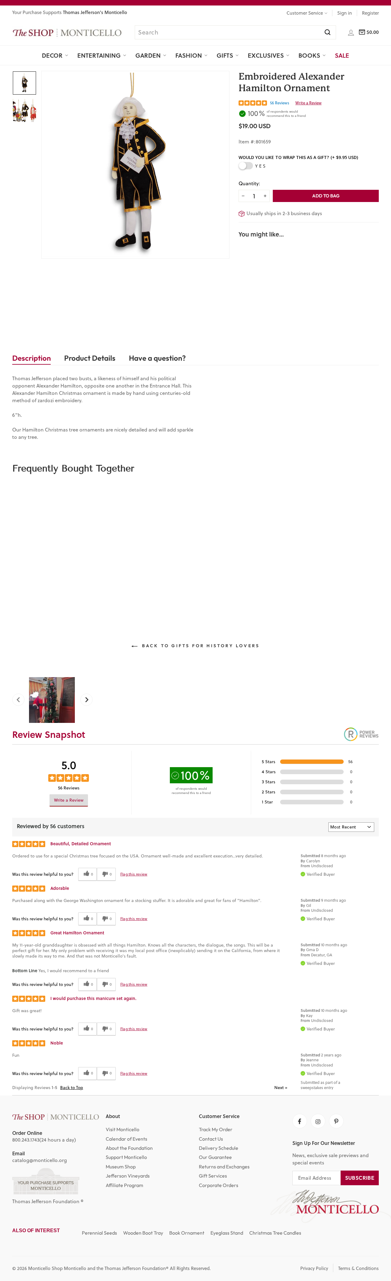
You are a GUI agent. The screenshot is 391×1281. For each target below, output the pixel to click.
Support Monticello (126, 1157)
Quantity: (249, 183)
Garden (148, 55)
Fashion (188, 55)
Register (370, 13)
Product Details (89, 358)
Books (309, 55)
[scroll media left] (20, 700)
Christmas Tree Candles (275, 1233)
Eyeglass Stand (226, 1233)
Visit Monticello (122, 1129)
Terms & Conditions (358, 1268)
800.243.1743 (25, 1139)
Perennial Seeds (99, 1233)
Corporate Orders (218, 1185)
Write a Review (308, 103)
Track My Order (215, 1129)
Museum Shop (121, 1167)
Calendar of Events (126, 1139)
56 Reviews (279, 103)
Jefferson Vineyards (128, 1176)
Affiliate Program (124, 1185)
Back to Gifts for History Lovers (200, 645)
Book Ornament (186, 1233)
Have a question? (157, 358)
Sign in (344, 13)
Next (280, 1087)
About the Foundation (129, 1148)
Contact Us (211, 1139)
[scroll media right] (84, 700)
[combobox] (235, 32)
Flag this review (134, 874)
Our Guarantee (215, 1157)
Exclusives (266, 55)
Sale (342, 55)
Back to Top (71, 1087)
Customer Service (305, 13)
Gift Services (213, 1176)
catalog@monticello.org (39, 1160)
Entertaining (99, 55)
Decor (52, 55)
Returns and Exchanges (224, 1167)
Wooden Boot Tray (143, 1233)
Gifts (225, 55)
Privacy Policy (314, 1268)
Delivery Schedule (218, 1148)
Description (31, 358)
